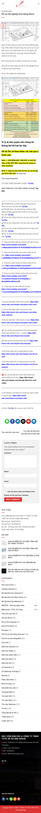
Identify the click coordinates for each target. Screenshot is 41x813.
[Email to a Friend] (23, 421)
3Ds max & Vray (7, 585)
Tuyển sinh (6, 721)
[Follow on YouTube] (18, 799)
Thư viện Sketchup (8, 704)
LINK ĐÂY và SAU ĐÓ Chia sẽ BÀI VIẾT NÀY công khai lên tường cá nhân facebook (19, 163)
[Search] (38, 4)
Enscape (5, 630)
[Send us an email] (7, 799)
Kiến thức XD (6, 663)
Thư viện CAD (7, 696)
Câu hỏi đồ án (7, 618)
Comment (8, 453)
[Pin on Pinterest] (28, 421)
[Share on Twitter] (17, 421)
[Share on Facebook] (12, 421)
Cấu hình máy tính (8, 614)
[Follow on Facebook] (3, 799)
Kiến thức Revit (7, 659)
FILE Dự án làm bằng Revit (11, 638)
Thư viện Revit (7, 700)
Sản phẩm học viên (9, 688)
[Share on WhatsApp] (7, 421)
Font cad (5, 642)
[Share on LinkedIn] (33, 421)
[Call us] (11, 799)
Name (6, 471)
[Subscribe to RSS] (15, 799)
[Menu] (3, 3)
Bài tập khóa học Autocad (11, 593)
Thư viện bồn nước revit (10, 432)
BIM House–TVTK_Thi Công (12, 610)
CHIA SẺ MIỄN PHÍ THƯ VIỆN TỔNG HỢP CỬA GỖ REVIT (23, 550)
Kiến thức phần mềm (9, 655)
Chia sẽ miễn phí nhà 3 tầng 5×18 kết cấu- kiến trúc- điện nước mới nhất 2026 (23, 571)
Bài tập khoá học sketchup (11, 601)
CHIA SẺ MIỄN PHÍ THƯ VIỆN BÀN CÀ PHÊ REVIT (23, 557)
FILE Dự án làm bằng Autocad (13, 634)
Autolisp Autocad (8, 589)
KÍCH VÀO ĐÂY (10, 173)
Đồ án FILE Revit (7, 11)
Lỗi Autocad (6, 667)
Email (6, 481)
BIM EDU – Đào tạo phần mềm (13, 605)
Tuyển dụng (6, 717)
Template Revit (7, 692)
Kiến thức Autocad (8, 647)
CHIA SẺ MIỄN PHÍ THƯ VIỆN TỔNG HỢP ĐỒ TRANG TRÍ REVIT (23, 542)
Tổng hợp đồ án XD (9, 713)
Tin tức (4, 708)
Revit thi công (7, 684)
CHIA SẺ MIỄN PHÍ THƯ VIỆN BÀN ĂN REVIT (22, 564)
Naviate (4, 675)
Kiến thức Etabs (7, 651)
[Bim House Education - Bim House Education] (20, 3)
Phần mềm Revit (8, 680)
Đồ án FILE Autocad (9, 622)
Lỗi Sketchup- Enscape (10, 671)
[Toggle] (38, 605)
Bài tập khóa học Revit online (12, 597)
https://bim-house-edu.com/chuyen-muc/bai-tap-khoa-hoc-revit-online (19, 380)
